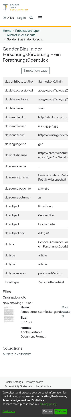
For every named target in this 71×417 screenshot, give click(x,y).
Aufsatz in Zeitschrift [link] (21, 35)
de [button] (5, 18)
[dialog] (35, 403)
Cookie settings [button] (14, 382)
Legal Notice (43, 386)
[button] (31, 18)
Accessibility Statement (19, 386)
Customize (9, 411)
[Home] (15, 7)
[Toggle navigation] (40, 17)
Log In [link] (21, 18)
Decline (47, 411)
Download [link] (65, 312)
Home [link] (7, 30)
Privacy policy (34, 382)
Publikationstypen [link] (27, 30)
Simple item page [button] (35, 70)
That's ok (60, 411)
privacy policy (48, 404)
